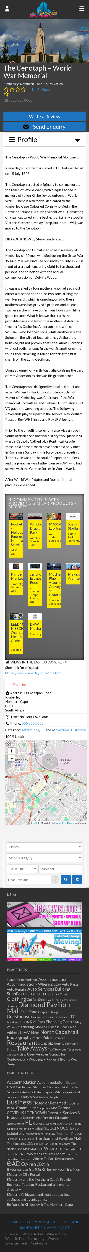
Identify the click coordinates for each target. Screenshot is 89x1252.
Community (26, 1108)
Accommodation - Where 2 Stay (34, 984)
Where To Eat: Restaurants (53, 1159)
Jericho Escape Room (35, 578)
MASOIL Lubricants (57, 526)
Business (19, 1102)
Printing (37, 1037)
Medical (37, 1128)
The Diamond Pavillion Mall (58, 1138)
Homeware (37, 1017)
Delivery (12, 1006)
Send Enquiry (49, 126)
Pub (45, 1037)
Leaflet (35, 823)
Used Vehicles (38, 1054)
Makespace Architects (77, 576)
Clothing (16, 999)
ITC (72, 1016)
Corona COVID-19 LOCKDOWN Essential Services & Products (43, 1112)
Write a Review (44, 116)
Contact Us (39, 1243)
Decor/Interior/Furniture (39, 1117)
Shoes (11, 1049)
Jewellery (13, 1022)
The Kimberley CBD (20, 1143)
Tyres (70, 1049)
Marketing (25, 1027)
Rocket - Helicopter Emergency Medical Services (20, 534)
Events (53, 1239)
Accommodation (53, 979)
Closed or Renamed (49, 1103)
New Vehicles (29, 1033)
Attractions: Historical (69, 730)
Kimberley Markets (19, 576)
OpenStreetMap (63, 823)
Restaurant (22, 1042)
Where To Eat (57, 1148)
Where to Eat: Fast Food (44, 1154)
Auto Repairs (17, 989)
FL (42, 730)
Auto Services (40, 989)
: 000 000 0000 (20, 100)
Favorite (19, 685)
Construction (68, 999)
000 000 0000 (33, 723)
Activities (25, 1087)
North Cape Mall (59, 1032)
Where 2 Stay (57, 1234)
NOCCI (49, 1128)
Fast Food (29, 1011)
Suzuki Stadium (74, 526)
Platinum (49, 1133)
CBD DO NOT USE (37, 994)
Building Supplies (49, 1097)
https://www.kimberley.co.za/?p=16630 (35, 673)
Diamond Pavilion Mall (38, 1007)
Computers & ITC (47, 1108)
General (39, 1123)
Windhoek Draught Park (38, 528)
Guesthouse (19, 1016)
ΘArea (28, 1164)
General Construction (59, 1123)
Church (64, 994)
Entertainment (15, 1123)
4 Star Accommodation (22, 980)
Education (62, 1117)
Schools (45, 1043)
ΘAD (14, 1163)
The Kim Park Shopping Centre (52, 1143)
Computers (53, 999)
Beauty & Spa (28, 1097)
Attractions (30, 730)
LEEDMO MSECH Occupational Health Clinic (21, 632)
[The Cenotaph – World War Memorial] (46, 779)
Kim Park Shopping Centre (52, 1021)
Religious (29, 1138)
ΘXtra (43, 1164)
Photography (19, 1037)
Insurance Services (56, 1017)
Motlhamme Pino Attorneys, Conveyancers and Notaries (60, 584)
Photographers (34, 1133)
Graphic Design (48, 1012)
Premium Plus (15, 1138)
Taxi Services (57, 1049)
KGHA (24, 1022)
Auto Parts (70, 984)
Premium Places (68, 1133)
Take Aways (32, 1048)
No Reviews (41, 89)
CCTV (55, 994)
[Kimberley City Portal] (43, 16)
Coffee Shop (36, 999)
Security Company (66, 1043)
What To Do (36, 1148)
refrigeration (57, 1037)
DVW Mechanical (39, 626)
